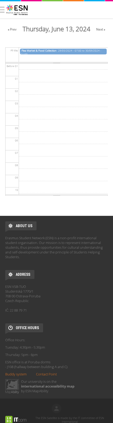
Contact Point (46, 374)
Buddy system (16, 374)
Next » (100, 29)
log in (56, 408)
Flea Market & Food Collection (39, 50)
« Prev (12, 29)
